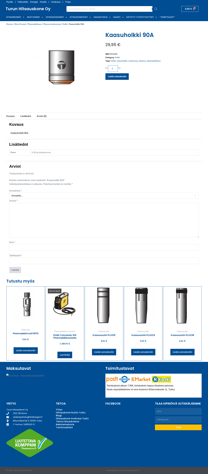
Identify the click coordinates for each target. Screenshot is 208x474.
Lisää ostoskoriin (117, 76)
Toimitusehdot (64, 427)
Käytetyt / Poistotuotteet (140, 17)
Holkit (65, 24)
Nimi (12, 242)
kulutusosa (133, 61)
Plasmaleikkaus (35, 24)
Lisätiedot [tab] (25, 116)
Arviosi (13, 201)
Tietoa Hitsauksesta (67, 421)
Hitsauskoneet (13, 17)
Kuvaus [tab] (10, 116)
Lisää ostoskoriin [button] (25, 350)
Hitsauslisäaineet (55, 17)
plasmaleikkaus (154, 61)
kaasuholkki (122, 61)
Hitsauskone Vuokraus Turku (72, 418)
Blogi (59, 415)
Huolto (9, 2)
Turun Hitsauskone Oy (28, 9)
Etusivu (9, 24)
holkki (113, 61)
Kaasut (117, 17)
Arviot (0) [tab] (41, 116)
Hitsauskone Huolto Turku (70, 412)
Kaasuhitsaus (101, 17)
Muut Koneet (33, 17)
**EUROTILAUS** (167, 17)
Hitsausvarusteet (79, 17)
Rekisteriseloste (65, 424)
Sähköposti (15, 255)
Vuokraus (56, 2)
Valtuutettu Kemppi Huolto (32, 2)
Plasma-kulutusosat (52, 24)
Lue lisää (65, 354)
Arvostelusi (15, 191)
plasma (142, 61)
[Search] (155, 9)
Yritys (68, 2)
